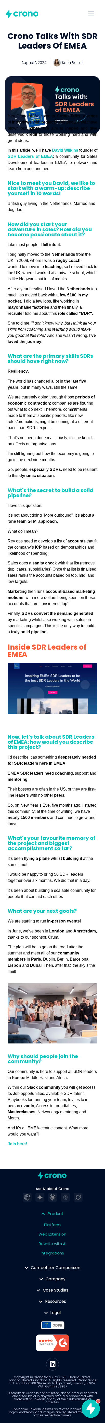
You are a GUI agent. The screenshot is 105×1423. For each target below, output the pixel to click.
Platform (52, 1224)
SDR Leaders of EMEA (30, 156)
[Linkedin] (52, 1364)
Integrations (52, 1253)
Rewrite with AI (52, 1243)
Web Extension (52, 1234)
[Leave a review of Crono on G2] (52, 1344)
